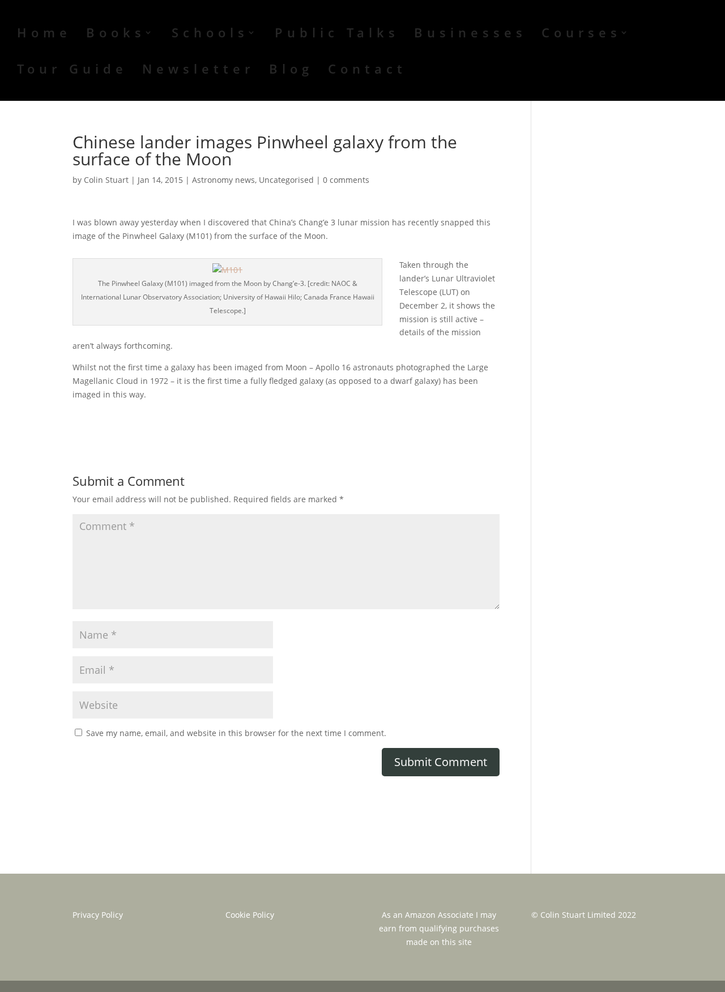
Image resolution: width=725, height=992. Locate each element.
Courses (581, 34)
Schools (210, 34)
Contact (367, 71)
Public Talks (337, 34)
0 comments (346, 179)
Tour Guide (72, 71)
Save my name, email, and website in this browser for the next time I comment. (236, 733)
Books (116, 34)
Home (44, 34)
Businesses (470, 34)
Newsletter (198, 71)
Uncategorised (286, 179)
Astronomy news (223, 179)
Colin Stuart (106, 179)
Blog (291, 71)
